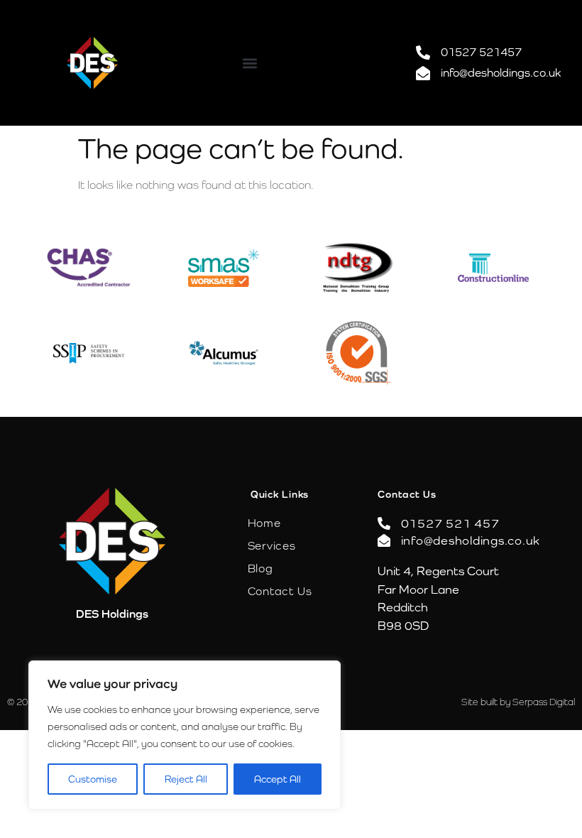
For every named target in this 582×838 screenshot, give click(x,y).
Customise (92, 779)
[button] (249, 63)
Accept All (277, 779)
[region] (184, 735)
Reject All (186, 779)
